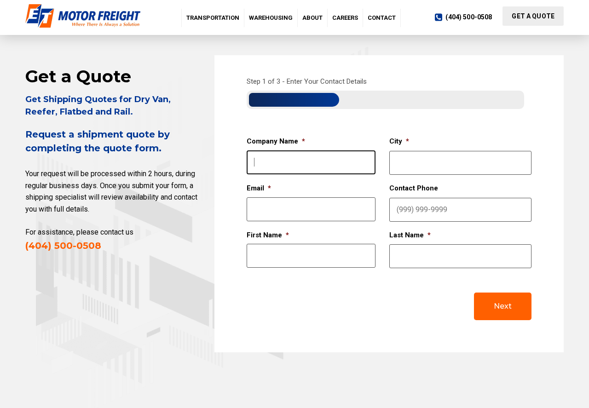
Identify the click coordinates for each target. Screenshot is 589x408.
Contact (382, 17)
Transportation (212, 17)
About (312, 17)
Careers (345, 17)
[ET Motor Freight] (85, 16)
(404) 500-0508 (468, 17)
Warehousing (271, 17)
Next (503, 306)
